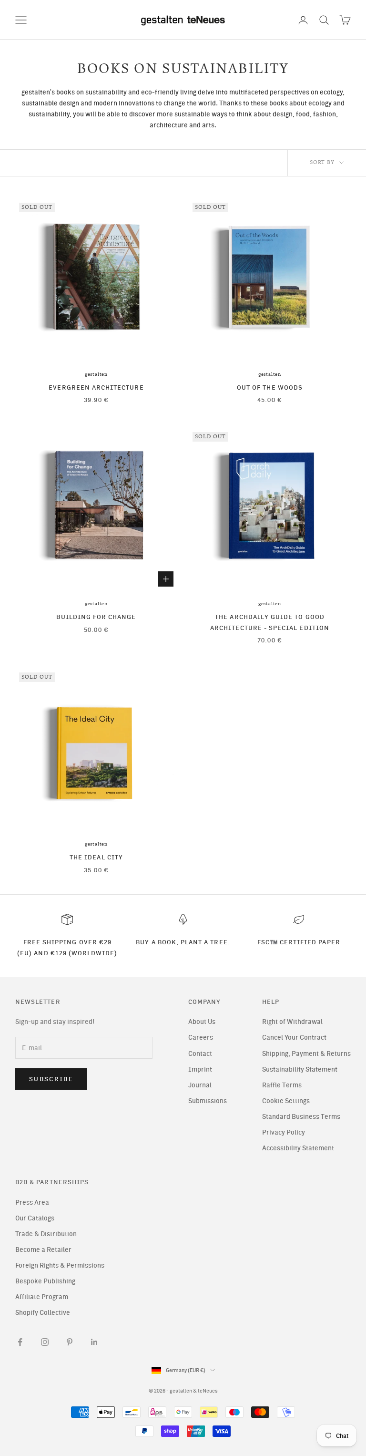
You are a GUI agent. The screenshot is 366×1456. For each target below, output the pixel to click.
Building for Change (96, 616)
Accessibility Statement (298, 1148)
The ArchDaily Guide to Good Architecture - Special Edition (269, 622)
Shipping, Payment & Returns (306, 1054)
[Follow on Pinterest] (69, 1342)
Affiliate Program (41, 1297)
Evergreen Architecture (96, 387)
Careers (200, 1037)
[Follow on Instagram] (45, 1342)
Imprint (200, 1069)
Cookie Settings (286, 1101)
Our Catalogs (34, 1218)
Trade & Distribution (46, 1234)
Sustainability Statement (299, 1069)
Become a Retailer (43, 1250)
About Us (201, 1022)
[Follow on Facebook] (20, 1342)
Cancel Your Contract (294, 1037)
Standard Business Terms (301, 1117)
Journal (200, 1085)
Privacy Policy (283, 1132)
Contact (200, 1054)
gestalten (96, 374)
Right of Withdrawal (292, 1022)
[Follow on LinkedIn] (94, 1342)
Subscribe (51, 1079)
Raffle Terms (282, 1085)
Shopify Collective (42, 1313)
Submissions (207, 1101)
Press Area (32, 1202)
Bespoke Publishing (45, 1281)
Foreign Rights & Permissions (59, 1265)
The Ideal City (96, 857)
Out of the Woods (270, 387)
